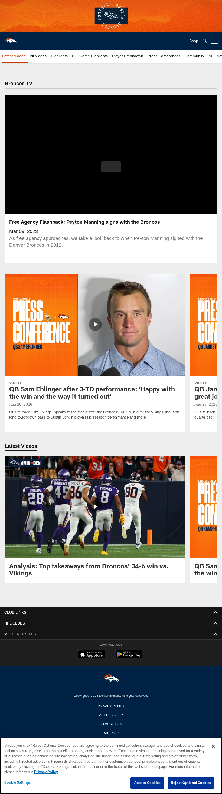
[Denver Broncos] (111, 679)
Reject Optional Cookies (191, 783)
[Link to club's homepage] (10, 39)
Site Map (111, 732)
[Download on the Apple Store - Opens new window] (91, 654)
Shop (193, 41)
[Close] (213, 746)
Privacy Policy (111, 706)
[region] (111, 766)
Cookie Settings (17, 782)
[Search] (205, 41)
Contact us (111, 723)
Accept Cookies (147, 783)
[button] (111, 166)
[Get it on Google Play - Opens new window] (128, 656)
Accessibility (111, 714)
